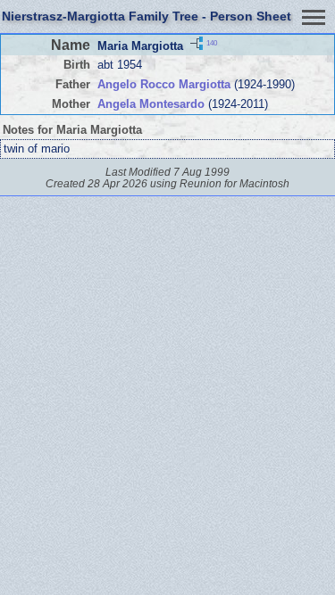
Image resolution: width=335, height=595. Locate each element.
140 (211, 43)
